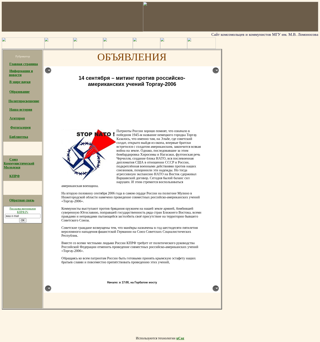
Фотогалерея (20, 127)
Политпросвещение (23, 101)
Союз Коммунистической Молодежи (19, 163)
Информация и (21, 71)
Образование (19, 92)
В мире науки (19, 82)
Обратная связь (21, 200)
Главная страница (23, 64)
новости (15, 75)
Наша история (20, 109)
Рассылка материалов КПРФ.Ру (23, 210)
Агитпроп (17, 118)
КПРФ (14, 176)
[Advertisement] (132, 102)
